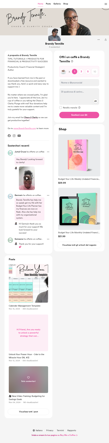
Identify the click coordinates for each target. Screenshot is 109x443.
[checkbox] (68, 107)
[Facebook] (9, 135)
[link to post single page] (28, 287)
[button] (40, 4)
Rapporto (71, 430)
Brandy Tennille (54, 43)
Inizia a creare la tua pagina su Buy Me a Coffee (54, 435)
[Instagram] (14, 135)
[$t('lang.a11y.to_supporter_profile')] (16, 168)
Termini (60, 430)
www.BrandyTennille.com (24, 128)
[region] (79, 86)
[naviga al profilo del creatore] (54, 34)
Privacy (49, 430)
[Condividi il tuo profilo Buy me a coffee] (105, 39)
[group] (79, 159)
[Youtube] (19, 135)
